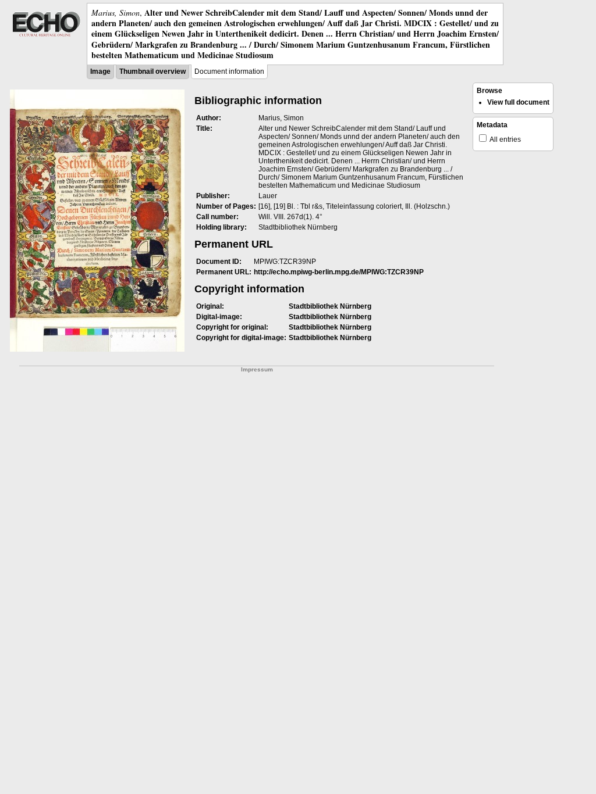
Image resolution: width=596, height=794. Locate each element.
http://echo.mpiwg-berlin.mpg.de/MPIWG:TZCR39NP (339, 272)
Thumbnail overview (152, 71)
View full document (518, 102)
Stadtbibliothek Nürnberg (330, 306)
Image (100, 71)
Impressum (257, 369)
